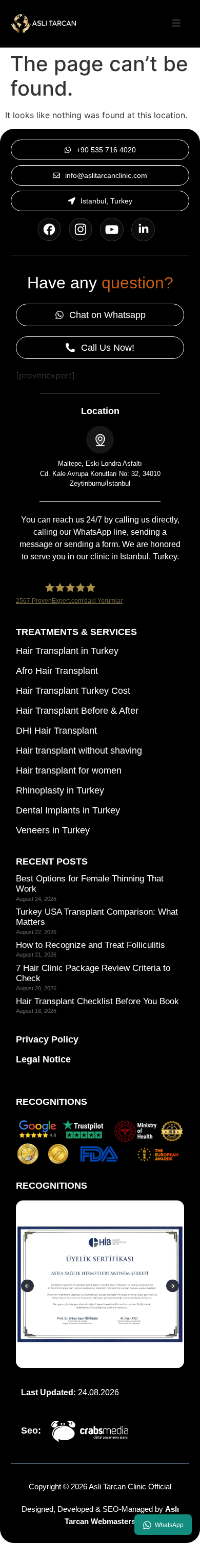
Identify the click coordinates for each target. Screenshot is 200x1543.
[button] (176, 23)
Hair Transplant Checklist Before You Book (97, 1001)
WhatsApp (169, 1525)
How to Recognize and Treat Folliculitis (90, 945)
